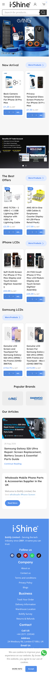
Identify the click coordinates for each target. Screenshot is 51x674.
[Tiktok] (39, 555)
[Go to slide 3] (7, 53)
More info (17, 669)
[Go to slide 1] (2, 53)
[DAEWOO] (36, 398)
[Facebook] (12, 555)
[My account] (35, 4)
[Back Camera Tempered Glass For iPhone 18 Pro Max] (13, 81)
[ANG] (12, 398)
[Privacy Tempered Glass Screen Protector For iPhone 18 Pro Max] (36, 81)
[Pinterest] (25, 555)
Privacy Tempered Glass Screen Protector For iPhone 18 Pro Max (36, 99)
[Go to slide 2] (4, 53)
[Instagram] (19, 555)
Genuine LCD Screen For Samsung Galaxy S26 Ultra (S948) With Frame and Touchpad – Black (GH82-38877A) (36, 355)
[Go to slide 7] (19, 53)
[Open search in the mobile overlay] (24, 12)
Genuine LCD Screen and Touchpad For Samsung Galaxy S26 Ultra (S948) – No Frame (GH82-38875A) (13, 355)
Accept (31, 669)
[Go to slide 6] (16, 53)
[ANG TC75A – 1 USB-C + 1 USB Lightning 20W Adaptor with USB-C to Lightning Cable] (13, 195)
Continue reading (13, 464)
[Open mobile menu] (3, 4)
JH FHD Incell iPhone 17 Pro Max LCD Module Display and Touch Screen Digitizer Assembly (35, 281)
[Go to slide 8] (21, 53)
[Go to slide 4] (10, 53)
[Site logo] (20, 4)
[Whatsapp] (32, 555)
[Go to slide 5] (13, 53)
